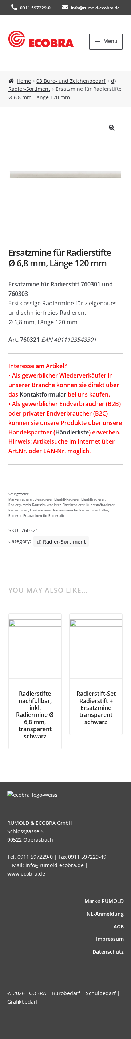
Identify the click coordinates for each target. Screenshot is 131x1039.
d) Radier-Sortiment (61, 541)
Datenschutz (108, 951)
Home (24, 80)
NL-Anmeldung (105, 913)
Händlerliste (72, 432)
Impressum (110, 938)
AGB (119, 926)
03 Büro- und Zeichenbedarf (71, 80)
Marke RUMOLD (104, 900)
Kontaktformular (43, 394)
